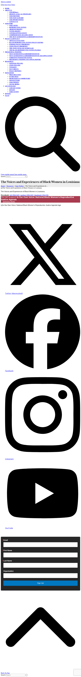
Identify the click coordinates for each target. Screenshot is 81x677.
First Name (7, 550)
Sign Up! (40, 583)
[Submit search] (26, 176)
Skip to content (6, 2)
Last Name (7, 561)
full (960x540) (14, 195)
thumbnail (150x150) (41, 195)
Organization (8, 571)
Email (5, 540)
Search (3, 176)
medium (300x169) (26, 195)
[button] (13, 174)
